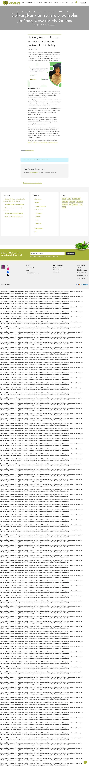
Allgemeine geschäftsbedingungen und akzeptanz (82, 276)
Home (19, 12)
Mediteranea (39, 210)
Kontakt (27, 270)
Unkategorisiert (39, 228)
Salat (37, 220)
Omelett (38, 216)
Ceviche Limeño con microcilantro (32, 183)
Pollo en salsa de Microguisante (14, 213)
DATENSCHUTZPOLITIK (81, 272)
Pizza (36, 231)
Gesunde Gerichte (41, 206)
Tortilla (80, 204)
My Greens (7, 284)
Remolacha (75, 204)
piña (70, 204)
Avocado (64, 198)
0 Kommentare (51, 25)
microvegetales (29, 150)
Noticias (25, 12)
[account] (72, 3)
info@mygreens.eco (30, 272)
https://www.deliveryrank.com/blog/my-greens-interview (43, 142)
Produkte (39, 2)
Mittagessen (39, 213)
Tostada (64, 207)
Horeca (56, 2)
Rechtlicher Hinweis (82, 270)
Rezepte (37, 202)
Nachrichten (38, 199)
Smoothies (38, 223)
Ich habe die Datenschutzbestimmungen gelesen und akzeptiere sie (44, 256)
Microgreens (72, 201)
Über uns (79, 267)
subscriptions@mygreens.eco (32, 273)
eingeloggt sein (34, 172)
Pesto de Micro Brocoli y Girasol (14, 216)
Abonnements (48, 2)
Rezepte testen (64, 2)
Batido (69, 198)
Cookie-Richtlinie (81, 278)
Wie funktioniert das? (28, 2)
